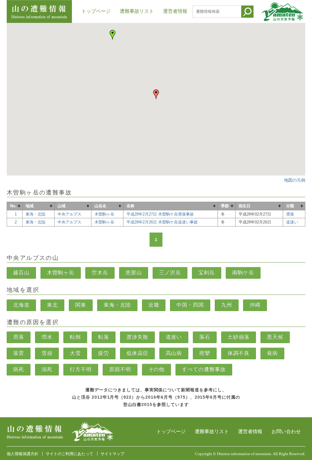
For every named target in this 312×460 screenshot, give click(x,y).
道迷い (292, 222)
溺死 (46, 369)
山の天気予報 (282, 11)
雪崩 (46, 353)
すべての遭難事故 (204, 369)
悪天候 (275, 337)
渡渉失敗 (137, 337)
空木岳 (100, 273)
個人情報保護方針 (22, 453)
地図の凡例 (294, 180)
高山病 (174, 353)
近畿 (153, 305)
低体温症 (137, 353)
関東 (80, 305)
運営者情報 (175, 11)
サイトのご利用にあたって (69, 453)
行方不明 (81, 369)
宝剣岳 (206, 273)
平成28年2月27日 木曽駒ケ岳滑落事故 (160, 214)
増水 (46, 337)
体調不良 (239, 353)
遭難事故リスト (137, 11)
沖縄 (255, 305)
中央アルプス (69, 214)
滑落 (290, 214)
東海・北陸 (35, 214)
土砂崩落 (239, 337)
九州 (226, 305)
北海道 (21, 305)
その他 (156, 369)
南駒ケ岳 (243, 273)
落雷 (18, 353)
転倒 (75, 337)
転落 (103, 337)
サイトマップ (112, 453)
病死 (18, 369)
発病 (272, 353)
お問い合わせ (286, 431)
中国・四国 (190, 305)
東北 (52, 305)
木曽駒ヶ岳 (104, 214)
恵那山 (134, 273)
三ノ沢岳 (170, 273)
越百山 (21, 273)
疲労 (103, 353)
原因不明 (120, 369)
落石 (204, 337)
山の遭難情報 (39, 11)
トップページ (96, 11)
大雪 (75, 353)
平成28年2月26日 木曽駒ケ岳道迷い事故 (162, 222)
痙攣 (204, 353)
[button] (112, 34)
